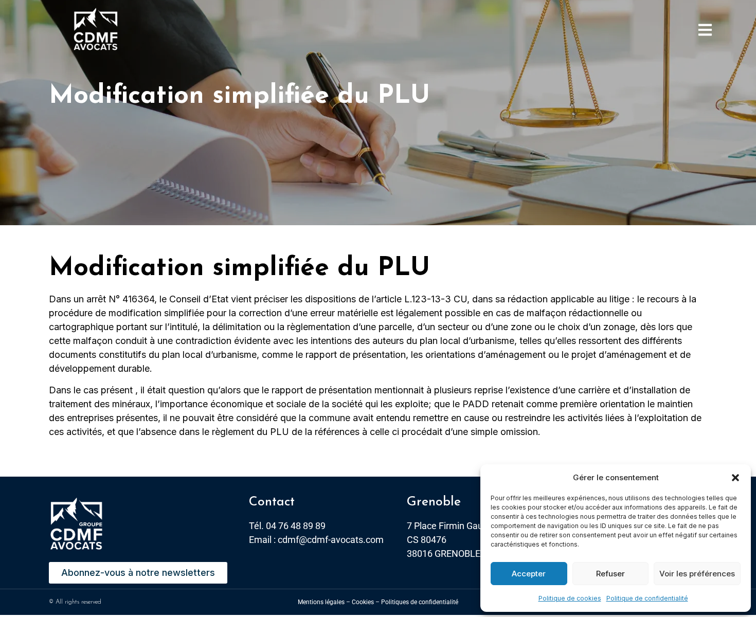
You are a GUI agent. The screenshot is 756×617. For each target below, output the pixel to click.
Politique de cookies (569, 598)
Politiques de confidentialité (419, 602)
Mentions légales (321, 602)
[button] (735, 478)
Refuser (610, 573)
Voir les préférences (697, 573)
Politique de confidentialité (647, 598)
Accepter (529, 573)
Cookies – (366, 602)
